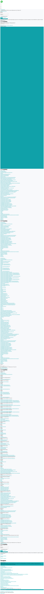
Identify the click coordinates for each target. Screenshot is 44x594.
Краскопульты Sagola (4, 302)
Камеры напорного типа (4, 132)
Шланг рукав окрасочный (5, 285)
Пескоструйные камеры (4, 35)
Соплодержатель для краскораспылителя (8, 179)
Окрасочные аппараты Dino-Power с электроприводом (10, 276)
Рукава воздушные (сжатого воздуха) (7, 136)
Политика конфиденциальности (6, 28)
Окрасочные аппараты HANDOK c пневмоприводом (9, 84)
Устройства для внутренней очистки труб (7, 140)
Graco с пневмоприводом (5, 73)
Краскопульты (2, 32)
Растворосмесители (4, 50)
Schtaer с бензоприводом (5, 68)
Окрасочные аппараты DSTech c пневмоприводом (9, 82)
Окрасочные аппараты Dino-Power (6, 80)
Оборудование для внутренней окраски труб (8, 117)
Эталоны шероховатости (4, 141)
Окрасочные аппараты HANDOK (6, 83)
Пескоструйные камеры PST (5, 130)
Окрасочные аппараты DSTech (5, 81)
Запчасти (2, 39)
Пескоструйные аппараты (5, 34)
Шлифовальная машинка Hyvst (6, 45)
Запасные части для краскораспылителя (7, 146)
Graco (1, 113)
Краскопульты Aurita (4, 294)
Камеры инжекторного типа (5, 131)
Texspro (1, 97)
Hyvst (1, 54)
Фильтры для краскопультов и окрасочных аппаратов (10, 119)
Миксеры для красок (4, 52)
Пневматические (3, 98)
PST (1, 122)
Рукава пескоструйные (4, 135)
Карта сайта (2, 593)
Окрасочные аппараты (4, 31)
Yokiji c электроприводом (4, 271)
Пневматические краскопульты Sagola (7, 107)
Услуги (1, 568)
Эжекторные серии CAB (4, 126)
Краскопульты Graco (4, 298)
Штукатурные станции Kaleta (5, 43)
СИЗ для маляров (3, 38)
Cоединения (2, 88)
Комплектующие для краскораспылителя (8, 108)
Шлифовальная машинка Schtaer (6, 46)
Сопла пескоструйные (4, 137)
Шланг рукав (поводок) (4, 89)
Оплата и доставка (3, 216)
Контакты (2, 168)
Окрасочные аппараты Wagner (6, 280)
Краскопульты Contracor (4, 100)
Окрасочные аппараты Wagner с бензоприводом (9, 85)
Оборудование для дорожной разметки (7, 109)
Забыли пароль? (3, 550)
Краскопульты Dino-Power (5, 102)
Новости (1, 166)
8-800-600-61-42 (3, 25)
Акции (1, 167)
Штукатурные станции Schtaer (5, 44)
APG (1, 91)
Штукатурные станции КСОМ (5, 150)
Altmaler (1, 53)
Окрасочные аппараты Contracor (6, 76)
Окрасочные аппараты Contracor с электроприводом (10, 79)
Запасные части (3, 111)
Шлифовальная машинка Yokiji (5, 47)
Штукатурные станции (4, 41)
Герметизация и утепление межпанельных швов (9, 573)
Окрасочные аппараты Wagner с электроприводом (9, 86)
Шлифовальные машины (4, 151)
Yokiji (1, 75)
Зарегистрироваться (4, 18)
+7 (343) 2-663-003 (9, 25)
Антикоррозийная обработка (5, 569)
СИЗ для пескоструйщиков (5, 37)
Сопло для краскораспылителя (6, 115)
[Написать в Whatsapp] (22, 1)
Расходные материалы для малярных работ (8, 48)
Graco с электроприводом (5, 74)
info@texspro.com (3, 11)
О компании (2, 9)
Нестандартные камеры (4, 133)
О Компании (2, 170)
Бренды (1, 586)
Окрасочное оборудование (5, 30)
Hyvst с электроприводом (5, 71)
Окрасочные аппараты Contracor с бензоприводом (9, 77)
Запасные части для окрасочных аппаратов (8, 40)
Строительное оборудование (5, 49)
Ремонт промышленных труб (5, 570)
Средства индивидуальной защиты (6, 36)
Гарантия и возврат (3, 165)
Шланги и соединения (4, 87)
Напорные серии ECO (4, 129)
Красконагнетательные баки (5, 118)
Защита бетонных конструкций (6, 572)
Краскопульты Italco (4, 105)
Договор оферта (3, 27)
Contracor (2, 121)
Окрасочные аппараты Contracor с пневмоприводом (10, 78)
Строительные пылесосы (4, 55)
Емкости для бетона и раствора (6, 207)
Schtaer (1, 67)
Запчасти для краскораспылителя (6, 116)
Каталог (1, 65)
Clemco (1, 124)
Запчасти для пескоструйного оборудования (8, 139)
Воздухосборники (3, 57)
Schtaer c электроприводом (5, 69)
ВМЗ (1, 123)
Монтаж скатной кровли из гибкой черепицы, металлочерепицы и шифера (14, 574)
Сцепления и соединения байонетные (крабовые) (9, 190)
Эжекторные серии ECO (4, 128)
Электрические (3, 96)
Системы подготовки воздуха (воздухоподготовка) (9, 56)
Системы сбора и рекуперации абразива (7, 134)
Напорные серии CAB (4, 127)
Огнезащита (2, 571)
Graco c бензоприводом (4, 72)
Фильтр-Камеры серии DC (5, 325)
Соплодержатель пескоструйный (6, 138)
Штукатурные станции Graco (5, 42)
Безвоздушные (3, 92)
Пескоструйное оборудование (6, 33)
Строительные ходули (4, 51)
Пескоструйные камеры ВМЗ (5, 329)
